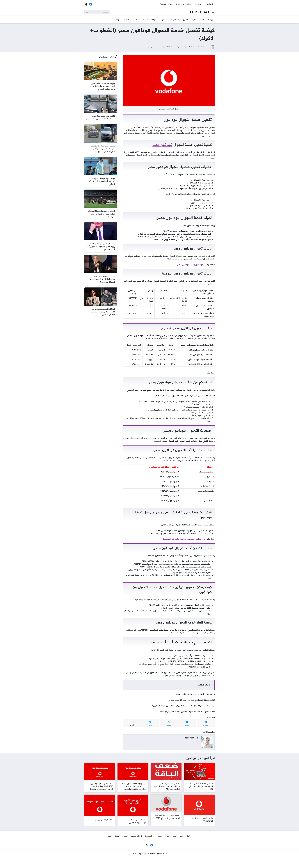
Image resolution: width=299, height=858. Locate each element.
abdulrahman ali (203, 47)
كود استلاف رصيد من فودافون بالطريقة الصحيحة (184, 539)
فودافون (150, 47)
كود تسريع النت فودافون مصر (190, 264)
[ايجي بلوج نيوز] (199, 11)
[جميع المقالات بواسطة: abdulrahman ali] (207, 742)
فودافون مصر (163, 145)
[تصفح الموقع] (213, 12)
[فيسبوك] (91, 4)
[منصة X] (86, 4)
